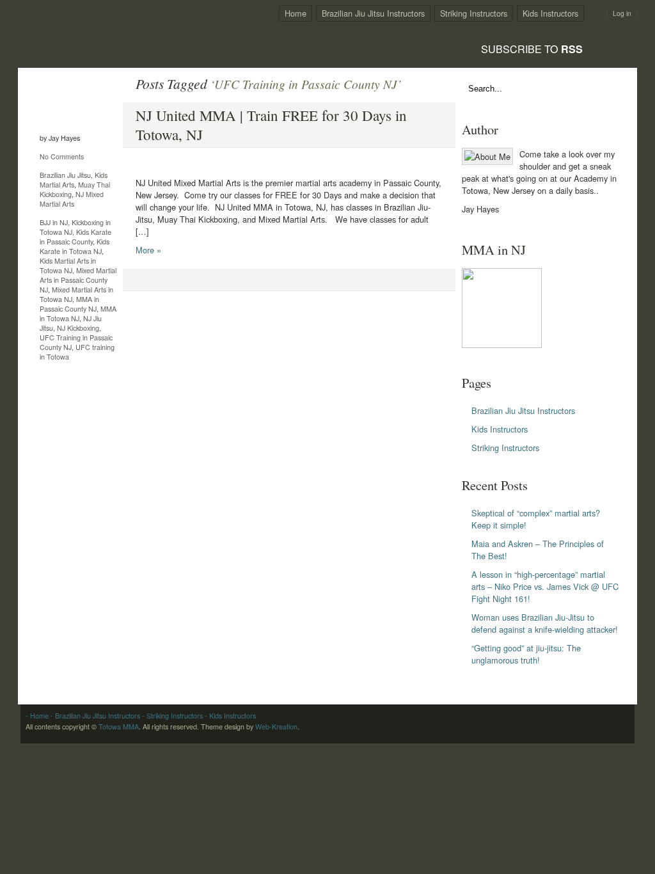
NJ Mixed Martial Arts (72, 199)
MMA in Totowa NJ (78, 313)
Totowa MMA (119, 726)
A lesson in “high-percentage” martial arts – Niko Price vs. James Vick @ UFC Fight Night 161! (545, 586)
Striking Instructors (473, 13)
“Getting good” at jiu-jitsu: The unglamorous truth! (526, 654)
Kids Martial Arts (73, 179)
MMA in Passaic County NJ (69, 304)
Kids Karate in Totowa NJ (74, 246)
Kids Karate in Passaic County (75, 236)
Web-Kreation (276, 726)
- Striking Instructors (171, 715)
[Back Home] (101, 30)
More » (148, 250)
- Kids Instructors (229, 715)
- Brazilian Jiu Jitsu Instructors (94, 715)
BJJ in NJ (54, 222)
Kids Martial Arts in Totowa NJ (68, 265)
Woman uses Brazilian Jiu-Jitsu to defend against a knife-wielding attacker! (544, 623)
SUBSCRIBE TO (532, 48)
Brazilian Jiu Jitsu (65, 175)
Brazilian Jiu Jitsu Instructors (373, 13)
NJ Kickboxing (78, 328)
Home (295, 13)
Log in (622, 13)
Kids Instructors (550, 13)
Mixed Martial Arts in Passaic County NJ (78, 280)
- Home (37, 715)
